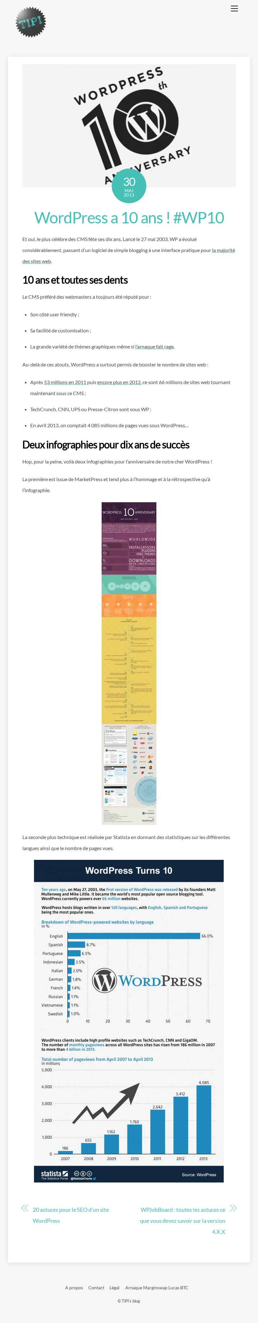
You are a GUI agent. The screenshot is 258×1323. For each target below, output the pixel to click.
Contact (96, 1287)
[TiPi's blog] (31, 35)
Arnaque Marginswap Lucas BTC (156, 1287)
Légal (114, 1287)
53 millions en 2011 (65, 382)
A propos (74, 1287)
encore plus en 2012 (119, 382)
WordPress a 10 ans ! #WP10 (129, 217)
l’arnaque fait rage (154, 346)
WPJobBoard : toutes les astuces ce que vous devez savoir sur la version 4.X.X (182, 1220)
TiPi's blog (131, 1300)
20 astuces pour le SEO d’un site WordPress (71, 1215)
